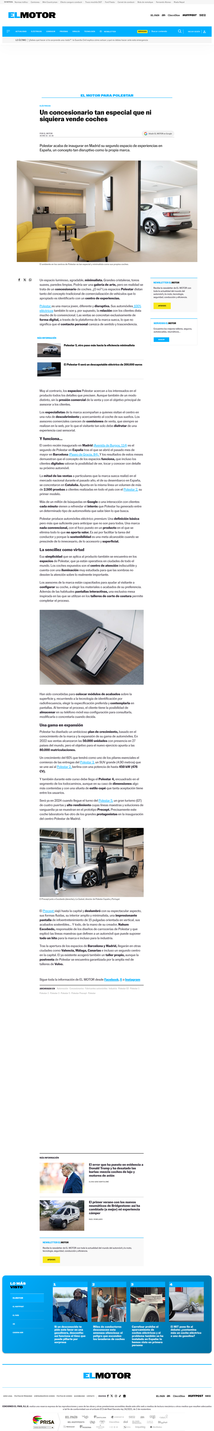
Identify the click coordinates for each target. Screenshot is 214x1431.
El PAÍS (71, 1417)
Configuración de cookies (44, 1396)
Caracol (162, 1417)
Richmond (69, 1427)
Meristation (156, 1427)
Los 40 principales (86, 1417)
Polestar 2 (44, 993)
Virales (76, 31)
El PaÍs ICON (113, 1427)
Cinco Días (114, 1422)
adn (151, 1417)
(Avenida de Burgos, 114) (110, 445)
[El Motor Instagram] (116, 1396)
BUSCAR (161, 340)
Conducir (50, 31)
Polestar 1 (134, 988)
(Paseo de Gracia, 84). (84, 454)
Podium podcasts (100, 1427)
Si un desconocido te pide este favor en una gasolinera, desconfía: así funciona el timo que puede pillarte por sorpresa (70, 1334)
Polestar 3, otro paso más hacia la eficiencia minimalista (99, 345)
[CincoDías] (174, 15)
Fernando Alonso (163, 2)
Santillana (101, 1417)
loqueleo (140, 1427)
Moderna (84, 1427)
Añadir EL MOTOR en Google (160, 134)
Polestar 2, (131, 489)
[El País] (155, 15)
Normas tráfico (21, 2)
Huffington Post (75, 1422)
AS (14, 1324)
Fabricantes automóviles (96, 988)
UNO (93, 1422)
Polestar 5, (106, 800)
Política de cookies (64, 1396)
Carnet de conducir (126, 2)
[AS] (163, 15)
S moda (127, 1427)
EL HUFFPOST (18, 1306)
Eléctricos (36, 31)
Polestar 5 (65, 993)
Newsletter (110, 32)
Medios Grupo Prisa (43, 1427)
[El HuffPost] (189, 15)
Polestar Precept (79, 993)
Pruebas (64, 31)
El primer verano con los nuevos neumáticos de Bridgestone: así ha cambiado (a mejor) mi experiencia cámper (114, 1207)
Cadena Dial (126, 1422)
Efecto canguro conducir (71, 2)
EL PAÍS (16, 1315)
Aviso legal (7, 1396)
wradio (102, 1422)
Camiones (35, 2)
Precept (48, 911)
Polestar (46, 306)
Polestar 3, (87, 762)
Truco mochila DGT (93, 2)
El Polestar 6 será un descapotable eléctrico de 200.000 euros (103, 364)
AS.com (141, 1417)
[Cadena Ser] (202, 15)
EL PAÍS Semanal (137, 1422)
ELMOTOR (18, 1298)
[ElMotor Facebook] (108, 1396)
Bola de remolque (146, 2)
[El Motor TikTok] (120, 1396)
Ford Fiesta (110, 2)
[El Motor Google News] (124, 1396)
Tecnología (89, 31)
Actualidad (21, 31)
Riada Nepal (179, 2)
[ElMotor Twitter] (111, 1396)
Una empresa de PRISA (43, 1419)
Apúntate (51, 1260)
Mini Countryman (50, 2)
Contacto (90, 1396)
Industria (113, 988)
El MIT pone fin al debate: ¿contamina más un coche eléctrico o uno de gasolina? (186, 1331)
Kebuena (160, 1422)
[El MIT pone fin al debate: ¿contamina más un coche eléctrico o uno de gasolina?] (186, 1321)
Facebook (111, 979)
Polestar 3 (54, 993)
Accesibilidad (79, 1396)
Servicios (142, 31)
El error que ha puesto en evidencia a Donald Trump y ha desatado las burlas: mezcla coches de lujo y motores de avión (116, 1170)
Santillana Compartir (117, 1417)
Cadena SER (131, 1417)
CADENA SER (18, 1332)
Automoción (62, 988)
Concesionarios (77, 988)
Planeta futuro (149, 1422)
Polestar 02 (123, 988)
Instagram (132, 979)
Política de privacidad (23, 1396)
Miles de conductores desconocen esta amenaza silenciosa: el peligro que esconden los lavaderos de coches (109, 1333)
